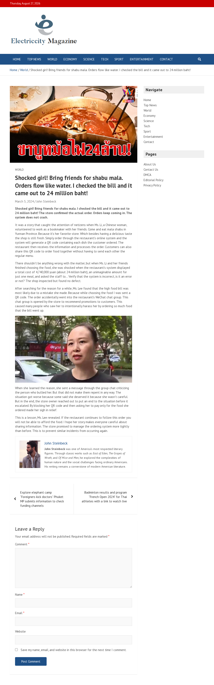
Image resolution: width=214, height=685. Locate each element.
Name (19, 595)
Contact (166, 59)
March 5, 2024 (24, 201)
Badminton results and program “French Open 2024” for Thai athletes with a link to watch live (104, 496)
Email (19, 613)
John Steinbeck (46, 201)
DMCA (147, 175)
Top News (34, 59)
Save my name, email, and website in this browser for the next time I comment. (73, 650)
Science (89, 59)
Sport (119, 59)
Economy (70, 59)
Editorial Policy (153, 180)
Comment (22, 544)
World (52, 59)
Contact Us (151, 170)
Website (20, 631)
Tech (104, 59)
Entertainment (142, 59)
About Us (150, 164)
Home (17, 59)
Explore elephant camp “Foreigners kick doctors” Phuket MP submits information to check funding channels (42, 499)
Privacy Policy (152, 185)
